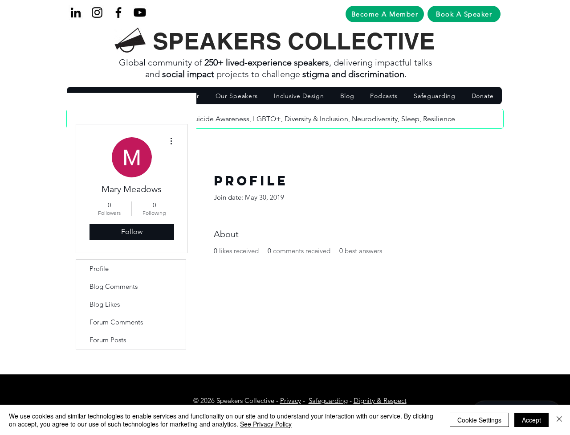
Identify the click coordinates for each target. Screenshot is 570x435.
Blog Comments (114, 286)
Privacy (290, 400)
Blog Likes (105, 304)
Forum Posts (108, 340)
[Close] (559, 420)
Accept (531, 419)
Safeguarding (328, 400)
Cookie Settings (479, 419)
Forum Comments (116, 322)
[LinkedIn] (76, 12)
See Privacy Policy (266, 423)
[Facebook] (118, 12)
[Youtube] (140, 12)
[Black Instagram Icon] (97, 12)
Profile (99, 268)
